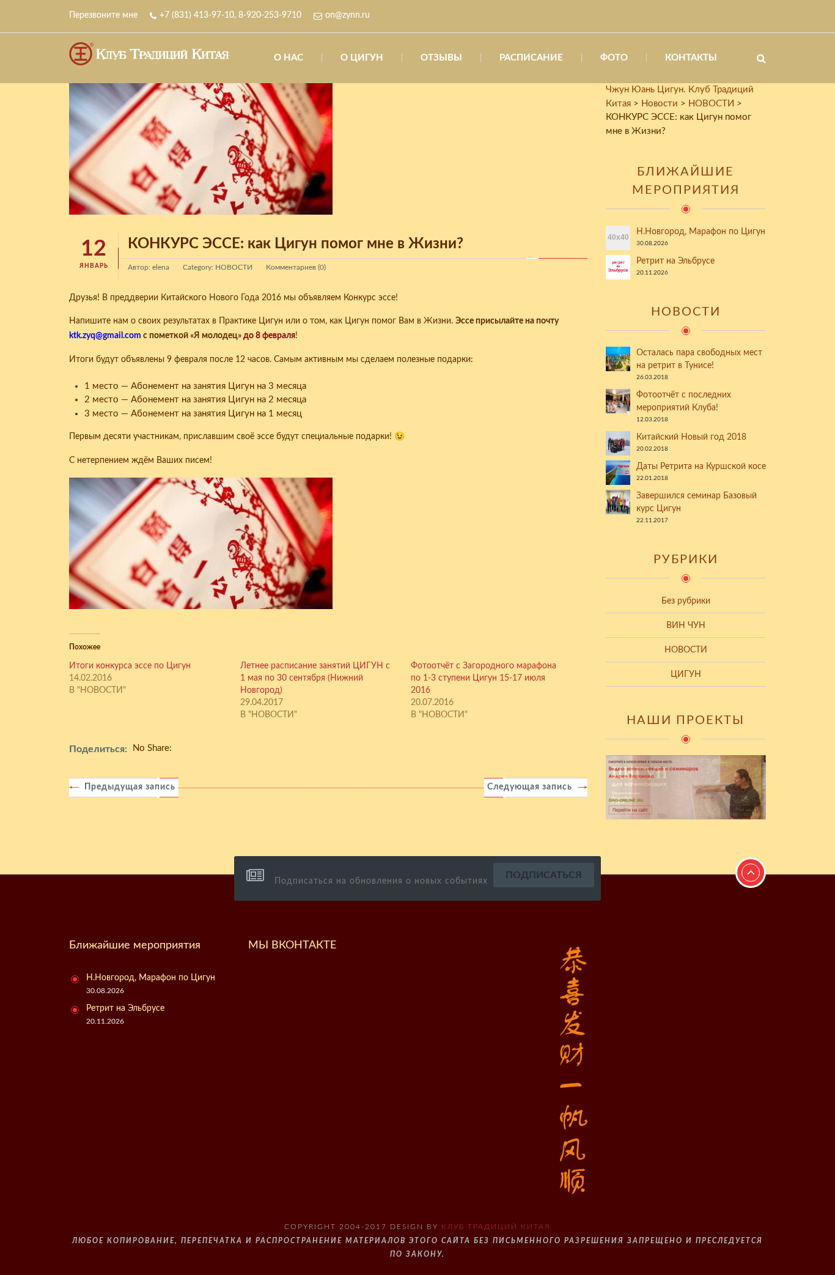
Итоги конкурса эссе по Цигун (130, 666)
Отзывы (441, 57)
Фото (614, 57)
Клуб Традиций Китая (496, 1226)
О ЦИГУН (361, 57)
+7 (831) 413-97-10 (197, 15)
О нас (288, 57)
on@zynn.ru (347, 15)
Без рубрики (685, 601)
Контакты (691, 57)
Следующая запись (529, 787)
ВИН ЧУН (685, 625)
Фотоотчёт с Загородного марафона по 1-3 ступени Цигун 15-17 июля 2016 (483, 678)
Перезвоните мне (103, 15)
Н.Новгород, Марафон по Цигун (700, 231)
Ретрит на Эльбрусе (675, 261)
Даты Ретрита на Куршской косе (701, 466)
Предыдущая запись (129, 787)
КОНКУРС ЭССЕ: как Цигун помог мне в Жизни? (295, 244)
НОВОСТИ (233, 267)
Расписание (531, 57)
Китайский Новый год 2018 (691, 437)
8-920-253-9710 (269, 15)
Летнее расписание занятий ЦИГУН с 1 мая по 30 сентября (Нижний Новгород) (315, 678)
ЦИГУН (686, 674)
